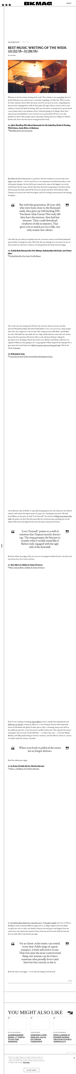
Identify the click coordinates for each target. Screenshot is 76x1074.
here (64, 245)
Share (70, 981)
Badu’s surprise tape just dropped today (46, 345)
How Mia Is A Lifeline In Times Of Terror (27, 565)
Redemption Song (18, 354)
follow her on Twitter (15, 724)
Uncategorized (13, 42)
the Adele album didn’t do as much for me (25, 923)
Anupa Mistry (37, 722)
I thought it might (49, 923)
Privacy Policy (26, 1062)
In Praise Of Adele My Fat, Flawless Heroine (27, 766)
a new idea (60, 97)
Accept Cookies (31, 1070)
